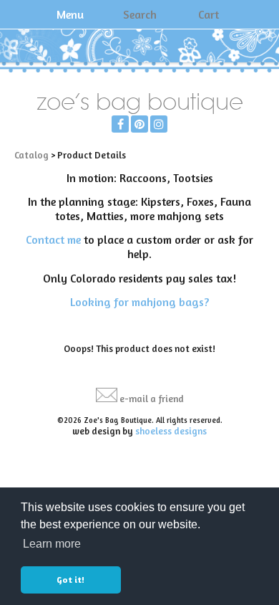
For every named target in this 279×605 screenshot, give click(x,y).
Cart (208, 14)
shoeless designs (171, 431)
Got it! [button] (70, 579)
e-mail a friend (151, 398)
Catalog (31, 155)
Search (140, 14)
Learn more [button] (52, 544)
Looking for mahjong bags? (139, 302)
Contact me (53, 239)
